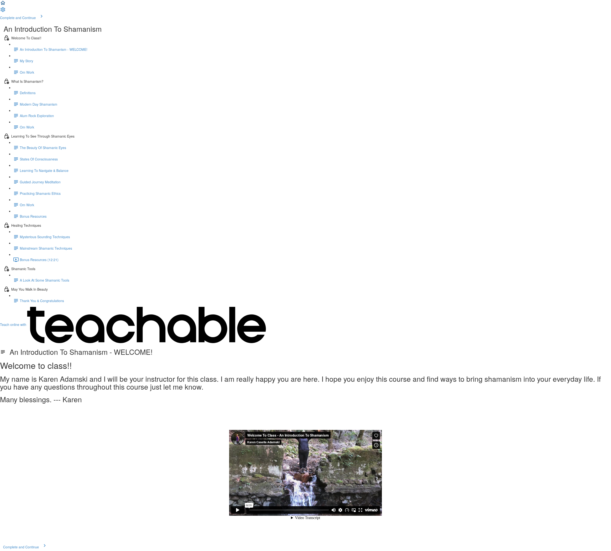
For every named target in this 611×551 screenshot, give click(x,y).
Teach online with (13, 324)
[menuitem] (3, 11)
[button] (3, 4)
